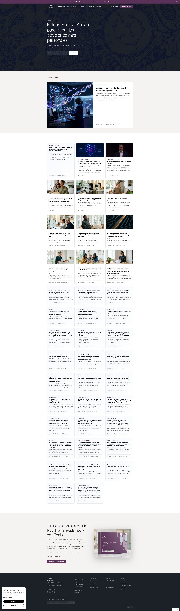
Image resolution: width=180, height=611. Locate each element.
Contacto (123, 589)
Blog (106, 585)
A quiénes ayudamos (63, 6)
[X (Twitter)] (50, 592)
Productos (81, 6)
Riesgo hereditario (78, 581)
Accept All (13, 601)
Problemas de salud (109, 580)
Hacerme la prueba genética (56, 561)
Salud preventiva (78, 590)
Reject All (13, 605)
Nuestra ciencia (90, 6)
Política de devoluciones (100, 607)
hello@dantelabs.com (51, 589)
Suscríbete (73, 52)
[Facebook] (54, 592)
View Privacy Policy (7, 597)
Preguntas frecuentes (109, 587)
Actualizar (77, 592)
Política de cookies (91, 607)
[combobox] (175, 609)
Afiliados (123, 587)
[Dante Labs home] (50, 6)
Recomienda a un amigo (126, 585)
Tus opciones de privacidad (111, 607)
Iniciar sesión (114, 6)
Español (174, 609)
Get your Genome (126, 6)
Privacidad (78, 607)
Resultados (98, 6)
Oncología (92, 585)
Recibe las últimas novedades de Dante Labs (56, 599)
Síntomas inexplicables (79, 584)
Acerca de (123, 580)
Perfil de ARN (92, 583)
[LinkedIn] (47, 592)
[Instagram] (52, 592)
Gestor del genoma (94, 587)
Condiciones (73, 6)
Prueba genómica (93, 580)
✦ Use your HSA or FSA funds (76, 1)
